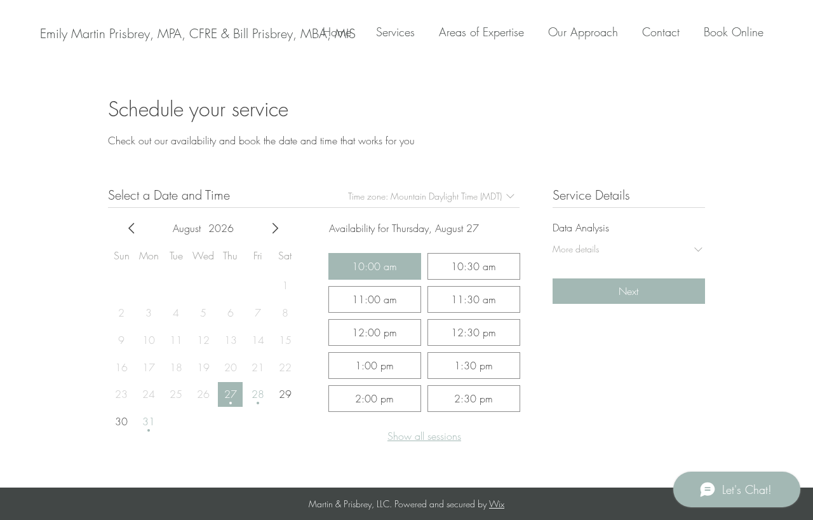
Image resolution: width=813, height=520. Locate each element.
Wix (496, 504)
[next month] (275, 228)
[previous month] (131, 228)
